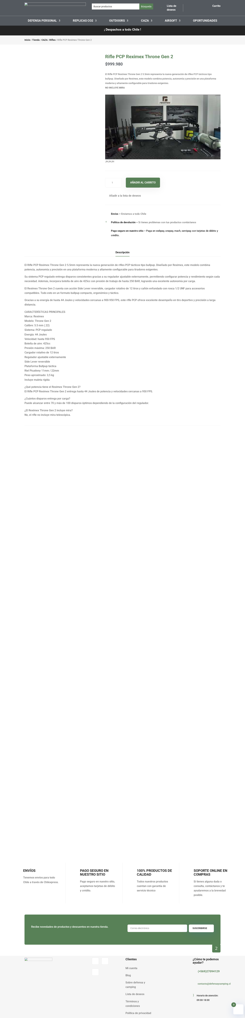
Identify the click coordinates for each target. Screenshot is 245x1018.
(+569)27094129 (209, 971)
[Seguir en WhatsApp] (95, 972)
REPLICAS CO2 (83, 20)
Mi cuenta (131, 968)
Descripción (123, 252)
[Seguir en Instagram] (105, 961)
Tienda (36, 40)
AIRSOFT (171, 20)
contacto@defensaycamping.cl (214, 983)
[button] (123, 195)
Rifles (52, 40)
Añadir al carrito (143, 182)
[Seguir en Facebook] (95, 961)
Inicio (27, 40)
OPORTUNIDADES (205, 20)
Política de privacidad (138, 1013)
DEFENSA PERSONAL (42, 20)
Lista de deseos (135, 994)
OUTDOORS (117, 20)
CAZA (145, 20)
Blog (128, 975)
